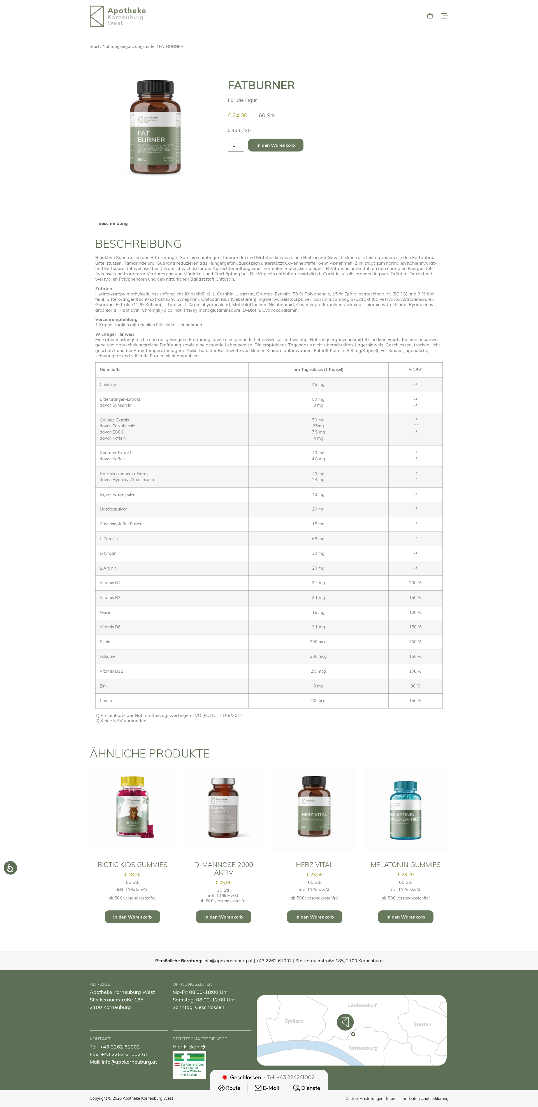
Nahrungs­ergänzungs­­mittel (129, 46)
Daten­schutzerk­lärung (428, 1098)
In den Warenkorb (275, 145)
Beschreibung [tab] (113, 223)
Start (94, 46)
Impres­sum (396, 1098)
